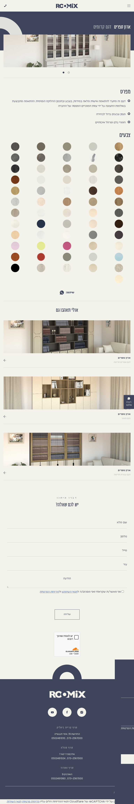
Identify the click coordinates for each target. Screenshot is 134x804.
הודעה (67, 578)
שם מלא (122, 522)
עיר (125, 564)
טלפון (123, 536)
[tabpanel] (67, 50)
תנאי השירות (14, 801)
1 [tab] (69, 73)
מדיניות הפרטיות (49, 592)
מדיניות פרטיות (31, 801)
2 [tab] (64, 73)
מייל (124, 550)
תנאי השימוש (69, 592)
